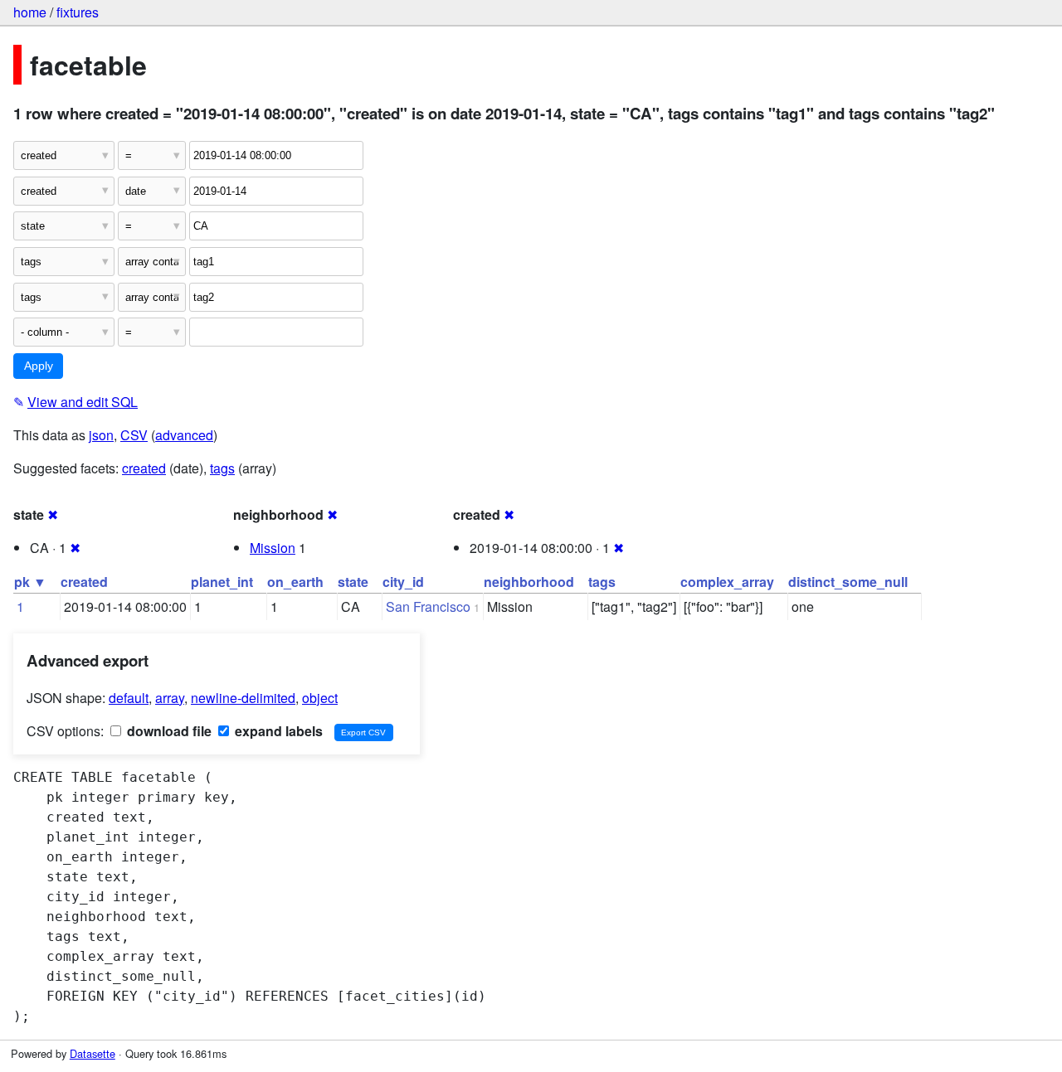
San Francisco (428, 606)
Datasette (92, 1053)
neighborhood (529, 581)
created (144, 468)
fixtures (77, 12)
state (353, 581)
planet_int (222, 581)
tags (222, 468)
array (169, 697)
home (29, 12)
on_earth (295, 581)
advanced (184, 434)
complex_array (727, 581)
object (320, 697)
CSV (134, 434)
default (129, 697)
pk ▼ (30, 581)
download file (168, 730)
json (101, 434)
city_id (403, 581)
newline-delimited (243, 697)
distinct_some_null (848, 581)
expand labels (277, 730)
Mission (272, 547)
